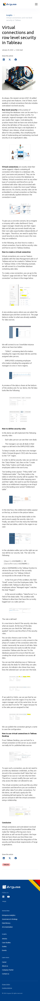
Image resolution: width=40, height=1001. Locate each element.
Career (4, 962)
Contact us (5, 974)
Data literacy (6, 923)
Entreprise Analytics (8, 915)
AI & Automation (7, 927)
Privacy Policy (6, 984)
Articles (4, 939)
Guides (4, 946)
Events (4, 950)
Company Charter (8, 970)
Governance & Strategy (9, 919)
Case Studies (6, 942)
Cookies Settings (7, 988)
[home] (9, 4)
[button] (36, 4)
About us (5, 966)
